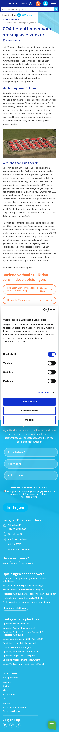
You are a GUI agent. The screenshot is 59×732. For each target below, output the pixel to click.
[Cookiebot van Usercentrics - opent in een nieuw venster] (43, 310)
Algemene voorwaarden (14, 707)
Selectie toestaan (29, 410)
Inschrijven (15, 507)
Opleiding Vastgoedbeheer (16, 623)
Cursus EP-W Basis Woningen (17, 647)
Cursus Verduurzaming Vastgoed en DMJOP (24, 663)
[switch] (52, 363)
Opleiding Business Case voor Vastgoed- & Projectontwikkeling (23, 633)
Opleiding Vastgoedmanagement (19, 627)
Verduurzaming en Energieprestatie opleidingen (26, 602)
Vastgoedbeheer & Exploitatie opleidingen (23, 585)
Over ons (7, 681)
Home (5, 19)
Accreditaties (9, 694)
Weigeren (29, 420)
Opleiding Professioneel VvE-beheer (20, 651)
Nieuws (13, 19)
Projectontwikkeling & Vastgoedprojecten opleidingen (29, 593)
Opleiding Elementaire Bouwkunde (20, 643)
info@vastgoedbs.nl (17, 539)
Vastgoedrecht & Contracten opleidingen (23, 589)
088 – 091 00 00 (15, 533)
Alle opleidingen (11, 677)
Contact (7, 702)
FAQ (4, 698)
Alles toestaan (29, 401)
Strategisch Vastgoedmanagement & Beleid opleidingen (24, 580)
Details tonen (43, 392)
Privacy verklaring (11, 711)
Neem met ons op (18, 563)
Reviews (6, 686)
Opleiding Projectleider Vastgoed (19, 655)
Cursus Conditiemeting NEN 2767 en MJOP (23, 638)
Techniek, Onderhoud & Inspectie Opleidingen (25, 597)
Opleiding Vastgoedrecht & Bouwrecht (21, 659)
